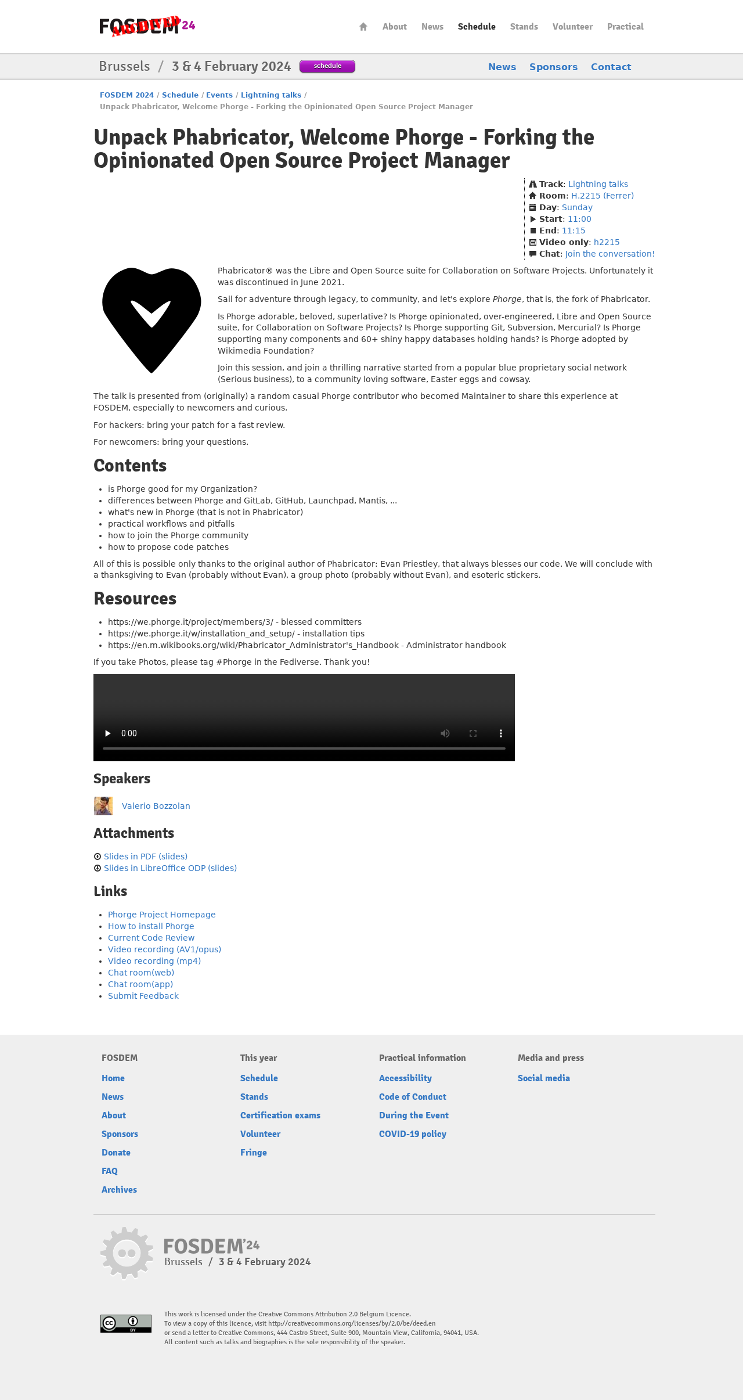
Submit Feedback (143, 995)
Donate (116, 1152)
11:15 (574, 230)
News (432, 27)
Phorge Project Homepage (162, 914)
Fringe (253, 1152)
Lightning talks (271, 95)
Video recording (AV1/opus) (164, 949)
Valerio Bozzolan (156, 806)
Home (363, 26)
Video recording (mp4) (154, 961)
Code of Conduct (412, 1097)
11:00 (579, 219)
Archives (119, 1190)
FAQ (110, 1171)
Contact (611, 67)
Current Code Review (151, 937)
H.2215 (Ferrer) (602, 195)
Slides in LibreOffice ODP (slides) (170, 868)
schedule (327, 65)
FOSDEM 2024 (127, 95)
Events (219, 95)
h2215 (607, 242)
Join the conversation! (610, 253)
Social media (544, 1078)
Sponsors (553, 67)
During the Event (414, 1115)
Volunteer (573, 27)
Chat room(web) (141, 972)
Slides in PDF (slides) (145, 856)
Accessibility (405, 1078)
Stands (524, 27)
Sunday (577, 207)
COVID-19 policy (412, 1134)
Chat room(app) (140, 984)
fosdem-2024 (147, 26)
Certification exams (280, 1115)
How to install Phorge (151, 926)
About (395, 27)
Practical (625, 27)
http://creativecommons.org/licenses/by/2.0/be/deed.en (352, 1323)
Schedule (477, 27)
